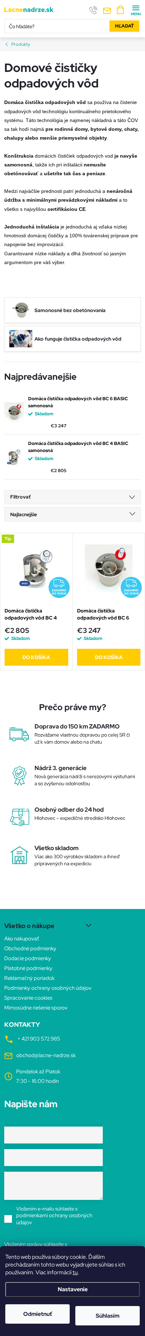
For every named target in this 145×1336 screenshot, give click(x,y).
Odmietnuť (37, 1314)
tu (75, 1272)
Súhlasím (107, 1315)
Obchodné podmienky (30, 948)
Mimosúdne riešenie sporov (36, 1007)
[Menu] (135, 9)
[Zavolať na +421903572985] (93, 9)
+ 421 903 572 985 (38, 1038)
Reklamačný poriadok (29, 978)
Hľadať (124, 26)
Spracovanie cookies (28, 997)
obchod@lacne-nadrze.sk (46, 1055)
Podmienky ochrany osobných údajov (48, 988)
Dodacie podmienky (27, 958)
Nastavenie (73, 1289)
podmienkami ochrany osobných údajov (54, 1219)
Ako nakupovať (21, 938)
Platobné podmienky (28, 968)
